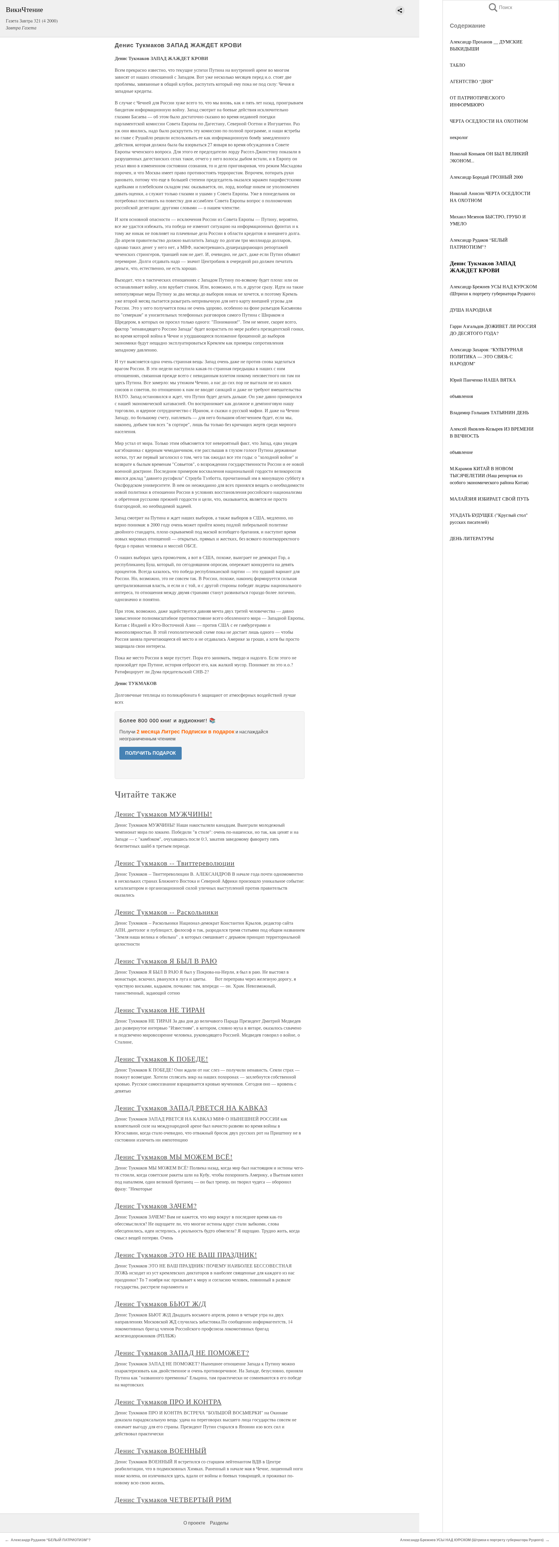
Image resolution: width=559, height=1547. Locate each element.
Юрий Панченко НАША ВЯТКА (483, 380)
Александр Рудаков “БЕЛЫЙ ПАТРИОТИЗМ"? (51, 1540)
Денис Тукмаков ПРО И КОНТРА (168, 1401)
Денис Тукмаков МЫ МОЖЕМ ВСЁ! (174, 1156)
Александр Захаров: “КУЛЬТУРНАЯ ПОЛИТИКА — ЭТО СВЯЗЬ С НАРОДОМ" (486, 356)
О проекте (194, 1522)
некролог (459, 137)
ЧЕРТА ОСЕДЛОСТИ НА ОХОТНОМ (489, 121)
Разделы (219, 1522)
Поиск (500, 7)
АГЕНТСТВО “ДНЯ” (471, 81)
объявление (461, 452)
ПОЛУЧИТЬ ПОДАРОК (150, 753)
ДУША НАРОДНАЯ (471, 310)
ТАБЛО (457, 65)
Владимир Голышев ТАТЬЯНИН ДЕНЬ (489, 412)
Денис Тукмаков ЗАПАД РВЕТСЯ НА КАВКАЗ (191, 1107)
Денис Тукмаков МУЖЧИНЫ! (163, 814)
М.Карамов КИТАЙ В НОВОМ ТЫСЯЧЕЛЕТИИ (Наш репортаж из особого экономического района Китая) (489, 475)
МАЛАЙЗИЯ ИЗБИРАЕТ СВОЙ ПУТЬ (489, 499)
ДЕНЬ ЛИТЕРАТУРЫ (472, 538)
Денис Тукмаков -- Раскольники (166, 911)
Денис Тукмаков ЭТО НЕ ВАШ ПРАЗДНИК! (186, 1254)
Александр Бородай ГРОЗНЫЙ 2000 (486, 177)
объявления (461, 396)
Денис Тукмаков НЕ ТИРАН (160, 1009)
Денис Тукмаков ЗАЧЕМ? (156, 1205)
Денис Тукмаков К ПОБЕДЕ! (161, 1058)
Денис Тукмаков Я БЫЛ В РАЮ (166, 960)
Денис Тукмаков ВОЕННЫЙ (160, 1450)
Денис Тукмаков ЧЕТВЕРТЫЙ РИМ (173, 1499)
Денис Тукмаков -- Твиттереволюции (175, 863)
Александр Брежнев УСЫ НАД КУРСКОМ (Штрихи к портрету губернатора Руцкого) (472, 1540)
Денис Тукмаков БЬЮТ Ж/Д (160, 1303)
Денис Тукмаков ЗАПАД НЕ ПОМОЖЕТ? (182, 1352)
